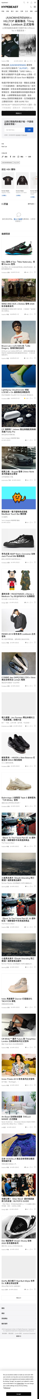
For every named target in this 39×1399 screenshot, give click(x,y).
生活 (26, 11)
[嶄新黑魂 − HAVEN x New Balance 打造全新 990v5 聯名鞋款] (19, 743)
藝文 (12, 11)
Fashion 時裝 (5, 61)
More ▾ (18, 1298)
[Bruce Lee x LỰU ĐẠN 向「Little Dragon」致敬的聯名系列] (19, 332)
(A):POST (23, 68)
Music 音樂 (5, 1289)
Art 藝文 (4, 1127)
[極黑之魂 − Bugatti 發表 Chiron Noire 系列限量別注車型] (19, 457)
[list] (19, 46)
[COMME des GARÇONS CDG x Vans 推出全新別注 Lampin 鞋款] (19, 663)
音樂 (21, 11)
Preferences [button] (7, 1388)
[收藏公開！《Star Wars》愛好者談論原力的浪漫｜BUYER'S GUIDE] (19, 1185)
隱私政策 (24, 135)
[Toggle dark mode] (31, 7)
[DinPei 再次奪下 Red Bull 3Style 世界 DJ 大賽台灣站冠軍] (19, 1267)
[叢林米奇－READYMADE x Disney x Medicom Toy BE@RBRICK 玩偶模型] (19, 580)
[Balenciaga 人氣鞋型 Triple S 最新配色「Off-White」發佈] (19, 783)
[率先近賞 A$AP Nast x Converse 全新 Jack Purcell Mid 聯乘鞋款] (19, 540)
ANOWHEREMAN (7, 162)
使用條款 (18, 135)
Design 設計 (5, 603)
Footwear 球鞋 (6, 272)
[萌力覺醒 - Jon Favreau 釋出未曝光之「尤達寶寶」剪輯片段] (19, 703)
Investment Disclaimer (29, 1333)
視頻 (31, 11)
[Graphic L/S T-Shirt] (22, 180)
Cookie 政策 (18, 1333)
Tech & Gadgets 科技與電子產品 (11, 438)
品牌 (36, 11)
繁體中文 (18, 1336)
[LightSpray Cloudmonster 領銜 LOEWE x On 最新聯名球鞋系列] (19, 376)
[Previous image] (4, 46)
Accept (19, 1394)
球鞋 (7, 11)
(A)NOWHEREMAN (17, 65)
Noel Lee (4, 146)
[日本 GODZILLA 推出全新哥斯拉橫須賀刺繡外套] (19, 1144)
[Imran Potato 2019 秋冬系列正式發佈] (19, 1065)
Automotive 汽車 (6, 480)
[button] (35, 61)
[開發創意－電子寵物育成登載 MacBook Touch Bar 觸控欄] (19, 497)
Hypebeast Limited (10, 1329)
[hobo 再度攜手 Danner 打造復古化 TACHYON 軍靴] (19, 985)
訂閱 (29, 130)
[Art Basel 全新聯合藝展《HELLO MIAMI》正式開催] (19, 1102)
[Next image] (33, 46)
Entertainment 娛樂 (7, 726)
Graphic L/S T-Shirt (21, 192)
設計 (17, 11)
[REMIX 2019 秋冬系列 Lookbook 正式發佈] (19, 620)
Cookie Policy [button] (20, 1383)
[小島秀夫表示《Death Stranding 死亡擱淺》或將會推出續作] (19, 864)
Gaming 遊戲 (5, 886)
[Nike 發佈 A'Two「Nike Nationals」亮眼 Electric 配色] (19, 248)
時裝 (3, 11)
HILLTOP (16, 162)
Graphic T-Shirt (6, 192)
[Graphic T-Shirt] (8, 180)
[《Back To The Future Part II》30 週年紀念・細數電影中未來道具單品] (19, 823)
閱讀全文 (19, 113)
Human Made (5, 191)
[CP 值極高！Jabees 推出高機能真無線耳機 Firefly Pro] (19, 415)
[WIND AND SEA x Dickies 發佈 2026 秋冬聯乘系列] (19, 290)
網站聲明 (4, 1333)
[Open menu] (35, 7)
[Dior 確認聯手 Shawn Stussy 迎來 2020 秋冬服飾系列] (19, 1227)
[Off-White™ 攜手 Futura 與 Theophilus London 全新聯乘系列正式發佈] (19, 1025)
